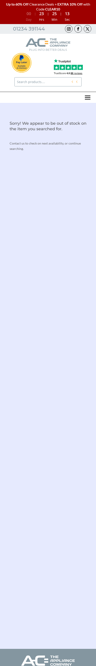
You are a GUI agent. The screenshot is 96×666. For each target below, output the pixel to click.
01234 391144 (29, 29)
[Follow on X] (87, 29)
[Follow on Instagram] (69, 29)
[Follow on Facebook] (78, 29)
